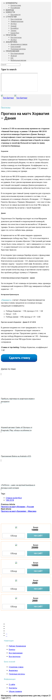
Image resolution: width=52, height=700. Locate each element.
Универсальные (17, 21)
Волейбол (15, 28)
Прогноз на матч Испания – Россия (17, 507)
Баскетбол (15, 33)
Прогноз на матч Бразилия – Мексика (18, 511)
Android (14, 56)
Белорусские (16, 5)
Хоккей (13, 26)
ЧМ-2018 (10, 500)
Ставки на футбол (14, 498)
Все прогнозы (16, 37)
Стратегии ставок (16, 667)
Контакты (13, 688)
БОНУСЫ (10, 10)
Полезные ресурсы (18, 49)
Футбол (14, 24)
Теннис (13, 31)
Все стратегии (16, 19)
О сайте (12, 684)
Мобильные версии (18, 60)
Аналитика (13, 670)
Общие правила (15, 691)
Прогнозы (5, 107)
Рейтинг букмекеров (17, 646)
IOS (12, 58)
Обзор (13, 535)
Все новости (15, 15)
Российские (15, 8)
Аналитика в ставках (19, 44)
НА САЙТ (38, 535)
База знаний (16, 47)
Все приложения (17, 53)
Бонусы (12, 649)
